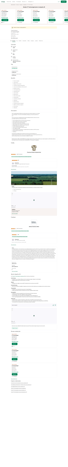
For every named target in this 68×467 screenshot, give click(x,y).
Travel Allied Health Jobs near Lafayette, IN (18, 386)
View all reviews (13, 169)
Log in (59, 1)
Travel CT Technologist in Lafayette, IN (19, 276)
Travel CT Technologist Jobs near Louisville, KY (18, 388)
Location (36, 40)
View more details (15, 213)
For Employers (18, 1)
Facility (28, 40)
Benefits (20, 40)
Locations (13, 1)
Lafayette (24, 4)
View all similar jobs (14, 378)
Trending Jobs (30, 1)
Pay (17, 40)
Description (24, 40)
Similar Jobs (41, 40)
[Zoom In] (12, 193)
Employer (32, 40)
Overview (13, 40)
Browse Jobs (9, 1)
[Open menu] (11, 41)
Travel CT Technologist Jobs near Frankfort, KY (18, 390)
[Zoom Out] (12, 194)
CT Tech (17, 4)
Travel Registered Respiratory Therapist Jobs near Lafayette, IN (21, 384)
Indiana (21, 4)
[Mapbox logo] (13, 207)
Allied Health (13, 4)
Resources (24, 1)
